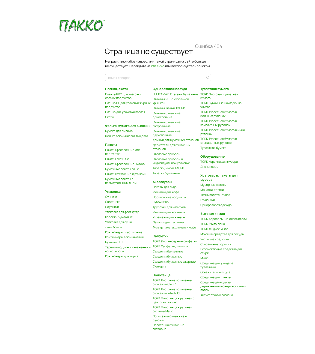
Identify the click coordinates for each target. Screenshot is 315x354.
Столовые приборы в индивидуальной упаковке (171, 161)
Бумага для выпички (119, 131)
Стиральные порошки (215, 244)
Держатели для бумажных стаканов (171, 147)
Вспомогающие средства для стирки (221, 251)
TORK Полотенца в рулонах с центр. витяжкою (173, 300)
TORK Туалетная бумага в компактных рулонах (218, 123)
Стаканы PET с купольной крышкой (171, 101)
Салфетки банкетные (168, 251)
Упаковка (113, 191)
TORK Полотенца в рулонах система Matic (172, 309)
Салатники (112, 202)
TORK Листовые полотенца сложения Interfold (172, 291)
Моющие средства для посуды (222, 234)
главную (157, 66)
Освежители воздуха (215, 272)
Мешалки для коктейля (169, 212)
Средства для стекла (215, 277)
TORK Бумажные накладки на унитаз (220, 105)
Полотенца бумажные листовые (168, 327)
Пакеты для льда (164, 187)
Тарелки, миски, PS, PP (168, 168)
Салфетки (161, 236)
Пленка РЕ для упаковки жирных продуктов (128, 105)
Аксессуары (162, 182)
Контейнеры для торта (121, 256)
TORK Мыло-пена (212, 224)
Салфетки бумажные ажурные (174, 261)
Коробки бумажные (119, 217)
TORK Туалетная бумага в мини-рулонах (223, 132)
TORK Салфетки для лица (170, 246)
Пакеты (111, 144)
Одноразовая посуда (170, 89)
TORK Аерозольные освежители (223, 219)
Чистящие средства (214, 239)
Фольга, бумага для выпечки (128, 125)
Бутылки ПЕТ (114, 242)
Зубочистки (161, 202)
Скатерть (159, 266)
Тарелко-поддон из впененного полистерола (128, 249)
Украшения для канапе (169, 217)
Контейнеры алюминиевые (124, 237)
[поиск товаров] (207, 77)
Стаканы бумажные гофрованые (167, 124)
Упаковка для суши (118, 222)
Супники (111, 197)
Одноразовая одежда (216, 205)
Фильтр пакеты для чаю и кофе (174, 227)
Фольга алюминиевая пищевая (126, 136)
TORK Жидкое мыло (214, 229)
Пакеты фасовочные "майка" (125, 164)
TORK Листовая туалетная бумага (219, 96)
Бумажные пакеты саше (122, 169)
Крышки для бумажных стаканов (176, 140)
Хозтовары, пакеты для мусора (219, 177)
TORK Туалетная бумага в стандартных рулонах (218, 141)
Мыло (204, 258)
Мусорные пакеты (213, 185)
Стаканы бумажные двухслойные (167, 133)
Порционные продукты (169, 197)
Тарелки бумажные (166, 173)
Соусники (112, 207)
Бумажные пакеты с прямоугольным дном (121, 181)
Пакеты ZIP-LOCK (117, 159)
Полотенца (161, 275)
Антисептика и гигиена (216, 295)
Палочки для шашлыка (168, 222)
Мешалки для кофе (166, 192)
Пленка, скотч (116, 89)
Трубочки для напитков (169, 207)
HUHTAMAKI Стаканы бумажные (175, 94)
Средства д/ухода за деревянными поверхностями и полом (223, 286)
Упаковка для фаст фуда (122, 212)
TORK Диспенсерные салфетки (175, 241)
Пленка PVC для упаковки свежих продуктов (123, 96)
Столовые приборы (167, 154)
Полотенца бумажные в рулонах (170, 318)
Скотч (109, 117)
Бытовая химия (212, 213)
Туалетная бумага (214, 89)
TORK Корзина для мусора (219, 161)
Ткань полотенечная (215, 195)
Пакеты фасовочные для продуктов (122, 152)
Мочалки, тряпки (212, 190)
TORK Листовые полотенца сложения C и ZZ (172, 282)
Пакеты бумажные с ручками (125, 174)
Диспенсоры (209, 167)
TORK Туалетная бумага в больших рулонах (218, 114)
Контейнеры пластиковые (123, 232)
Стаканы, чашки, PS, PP (169, 108)
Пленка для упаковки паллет (125, 112)
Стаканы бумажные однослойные (167, 115)
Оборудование (212, 156)
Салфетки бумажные (167, 256)
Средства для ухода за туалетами (216, 265)
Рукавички (207, 200)
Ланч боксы (113, 227)
